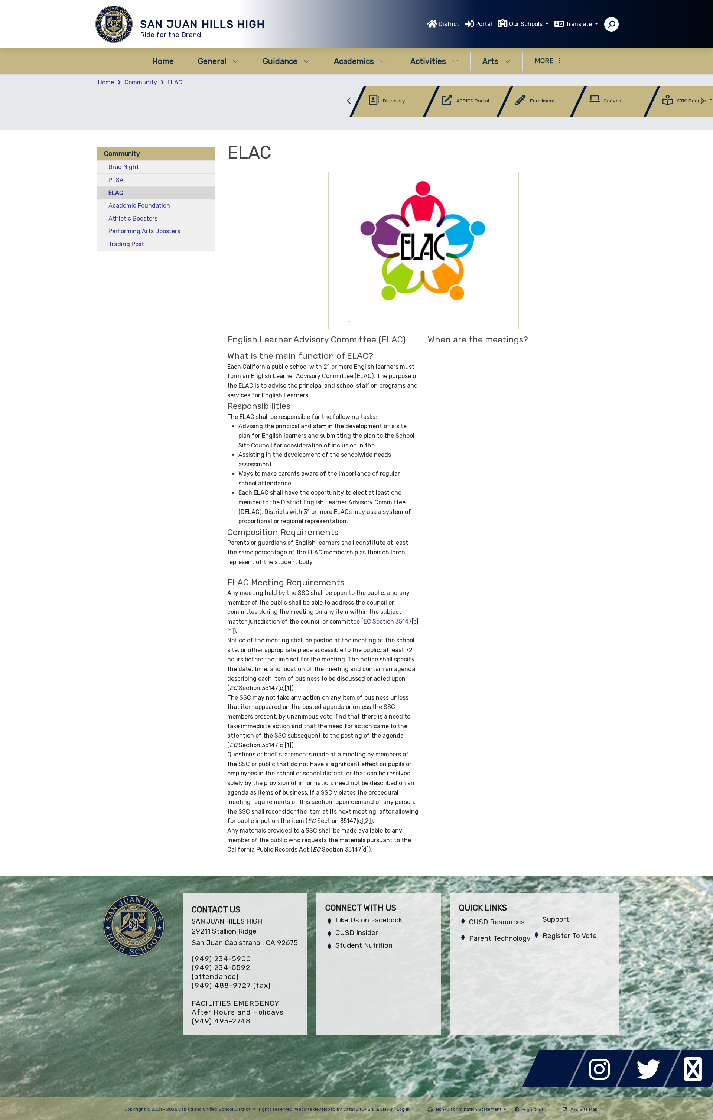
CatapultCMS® (359, 1109)
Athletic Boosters (132, 218)
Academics (354, 61)
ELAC (174, 82)
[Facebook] (555, 1085)
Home (163, 61)
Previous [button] (349, 101)
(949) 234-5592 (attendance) (221, 972)
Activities (428, 61)
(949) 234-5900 (221, 958)
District (449, 23)
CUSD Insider (356, 932)
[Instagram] (603, 1085)
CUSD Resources (497, 922)
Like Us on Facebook (368, 920)
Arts (490, 61)
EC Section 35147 (388, 621)
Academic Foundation (139, 205)
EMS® (386, 1109)
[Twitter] (650, 1085)
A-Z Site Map (584, 1109)
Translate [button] (579, 23)
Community (140, 82)
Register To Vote (570, 935)
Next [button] (701, 101)
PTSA (116, 179)
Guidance (280, 61)
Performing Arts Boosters (144, 231)
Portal (483, 23)
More (544, 61)
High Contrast (537, 1109)
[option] (382, 103)
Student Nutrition (364, 945)
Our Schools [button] (526, 23)
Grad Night (123, 166)
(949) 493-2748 (221, 1021)
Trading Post (126, 244)
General (212, 61)
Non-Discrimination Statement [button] (469, 1109)
